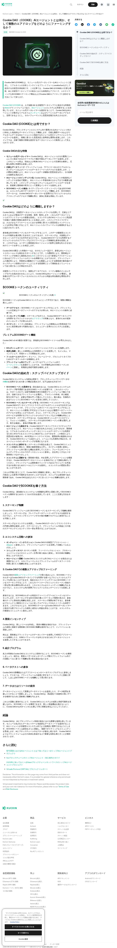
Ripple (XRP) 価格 (9, 884)
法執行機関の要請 (9, 864)
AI (33, 255)
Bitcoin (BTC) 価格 (9, 878)
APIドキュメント (63, 878)
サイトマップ (62, 848)
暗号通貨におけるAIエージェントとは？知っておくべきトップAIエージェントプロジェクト (38, 752)
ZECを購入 (34, 894)
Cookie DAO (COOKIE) (12, 105)
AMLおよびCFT (8, 860)
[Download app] (107, 4)
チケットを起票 (63, 829)
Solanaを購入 (35, 891)
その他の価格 (7, 891)
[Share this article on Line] (106, 24)
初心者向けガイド (64, 823)
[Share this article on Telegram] (94, 24)
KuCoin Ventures (9, 842)
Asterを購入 (34, 903)
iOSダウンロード (91, 881)
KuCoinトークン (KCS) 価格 (13, 887)
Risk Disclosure (12, 789)
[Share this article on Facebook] (87, 24)
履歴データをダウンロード (67, 884)
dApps (9, 545)
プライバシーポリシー (11, 854)
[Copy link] (112, 24)
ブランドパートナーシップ (12, 835)
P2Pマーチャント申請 (93, 829)
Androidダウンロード (93, 878)
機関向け (88, 823)
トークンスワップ (13, 364)
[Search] (70, 4)
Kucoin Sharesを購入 (38, 897)
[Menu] (113, 4)
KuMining (33, 838)
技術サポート (62, 832)
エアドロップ (39, 318)
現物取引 (33, 829)
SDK (59, 881)
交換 (31, 823)
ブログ (5, 829)
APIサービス (89, 826)
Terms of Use (63, 786)
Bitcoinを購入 (35, 878)
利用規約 (6, 851)
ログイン (79, 4)
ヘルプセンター (63, 826)
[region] (23, 927)
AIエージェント (38, 107)
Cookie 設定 (23, 939)
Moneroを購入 (35, 887)
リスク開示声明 (8, 857)
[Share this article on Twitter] (75, 24)
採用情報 (6, 826)
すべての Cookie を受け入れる (23, 927)
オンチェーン (35, 112)
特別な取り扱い (63, 842)
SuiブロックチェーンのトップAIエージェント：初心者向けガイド (33, 758)
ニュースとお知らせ (10, 832)
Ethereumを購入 (36, 881)
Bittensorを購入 (36, 900)
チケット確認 (62, 835)
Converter (34, 845)
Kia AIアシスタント (37, 851)
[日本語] (101, 4)
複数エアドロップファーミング (27, 575)
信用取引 (33, 835)
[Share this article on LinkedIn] (81, 24)
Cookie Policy (14, 922)
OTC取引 (33, 848)
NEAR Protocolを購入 (38, 906)
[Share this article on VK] (100, 24)
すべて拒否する (23, 933)
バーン (9, 367)
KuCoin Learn (8, 14)
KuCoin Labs (7, 838)
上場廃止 (61, 845)
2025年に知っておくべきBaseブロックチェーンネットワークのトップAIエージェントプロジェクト (38, 763)
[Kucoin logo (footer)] (11, 808)
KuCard (33, 826)
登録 (92, 4)
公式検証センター (64, 838)
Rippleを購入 (35, 884)
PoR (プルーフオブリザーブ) (13, 845)
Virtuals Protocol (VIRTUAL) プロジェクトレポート (27, 769)
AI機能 (5, 381)
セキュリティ (7, 848)
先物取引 (33, 832)
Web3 (17, 14)
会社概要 (6, 823)
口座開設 (94, 123)
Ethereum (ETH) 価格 (10, 881)
